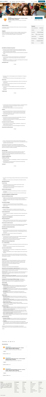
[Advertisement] (15, 41)
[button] (31, 1)
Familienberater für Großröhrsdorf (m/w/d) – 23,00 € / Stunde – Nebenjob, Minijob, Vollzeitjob (15, 348)
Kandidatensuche (16, 384)
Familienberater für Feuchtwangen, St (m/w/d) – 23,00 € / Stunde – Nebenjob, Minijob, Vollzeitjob (15, 370)
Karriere (31, 388)
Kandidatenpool (16, 387)
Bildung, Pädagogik (8, 357)
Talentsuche (13, 1)
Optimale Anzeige (32, 384)
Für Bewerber (23, 1)
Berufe (19, 1)
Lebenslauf (23, 387)
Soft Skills (31, 387)
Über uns (39, 384)
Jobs (10, 1)
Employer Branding (16, 388)
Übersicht (15, 383)
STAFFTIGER (9, 17)
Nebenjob (10, 21)
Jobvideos (15, 389)
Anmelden (35, 1)
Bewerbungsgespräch (33, 383)
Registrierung (40, 383)
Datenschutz (40, 387)
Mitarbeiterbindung (32, 389)
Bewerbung (23, 388)
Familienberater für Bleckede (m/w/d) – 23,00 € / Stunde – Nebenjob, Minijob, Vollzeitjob (15, 359)
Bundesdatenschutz (40, 388)
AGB (39, 389)
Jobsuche (23, 384)
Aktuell (17, 1)
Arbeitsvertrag (24, 389)
